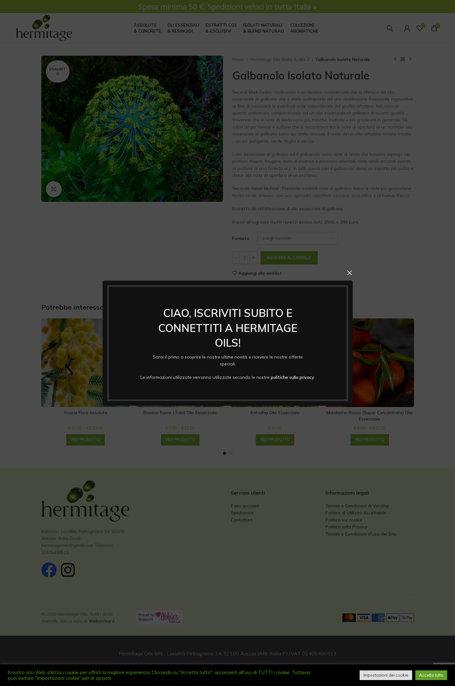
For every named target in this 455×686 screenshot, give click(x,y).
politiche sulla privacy (292, 377)
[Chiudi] (349, 273)
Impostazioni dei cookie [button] (385, 675)
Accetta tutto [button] (431, 675)
